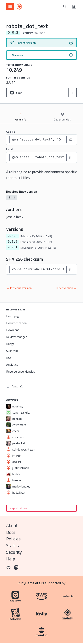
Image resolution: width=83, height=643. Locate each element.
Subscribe (12, 350)
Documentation (16, 323)
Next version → (66, 288)
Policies (13, 538)
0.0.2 (12, 242)
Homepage (13, 316)
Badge (10, 343)
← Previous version (19, 288)
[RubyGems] (19, 6)
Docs (10, 532)
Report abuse (18, 508)
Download (12, 330)
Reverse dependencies (20, 371)
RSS (9, 357)
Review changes (16, 336)
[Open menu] (10, 6)
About (12, 525)
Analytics (12, 364)
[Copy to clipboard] (71, 139)
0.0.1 (12, 247)
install (9, 149)
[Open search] (64, 6)
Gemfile (10, 132)
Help (10, 558)
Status (12, 545)
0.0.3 (12, 236)
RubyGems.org (29, 583)
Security (14, 552)
